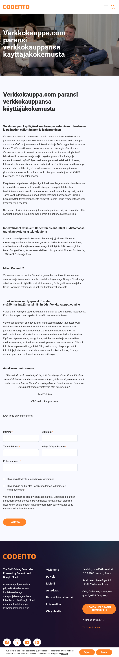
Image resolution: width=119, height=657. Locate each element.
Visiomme (52, 569)
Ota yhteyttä (53, 611)
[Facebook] (7, 642)
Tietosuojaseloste (92, 627)
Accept (104, 652)
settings (64, 653)
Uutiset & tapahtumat (59, 597)
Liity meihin (53, 604)
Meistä (50, 583)
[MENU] (106, 7)
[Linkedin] (37, 642)
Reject (87, 652)
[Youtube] (27, 642)
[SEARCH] (112, 7)
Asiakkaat (52, 590)
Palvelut (51, 576)
